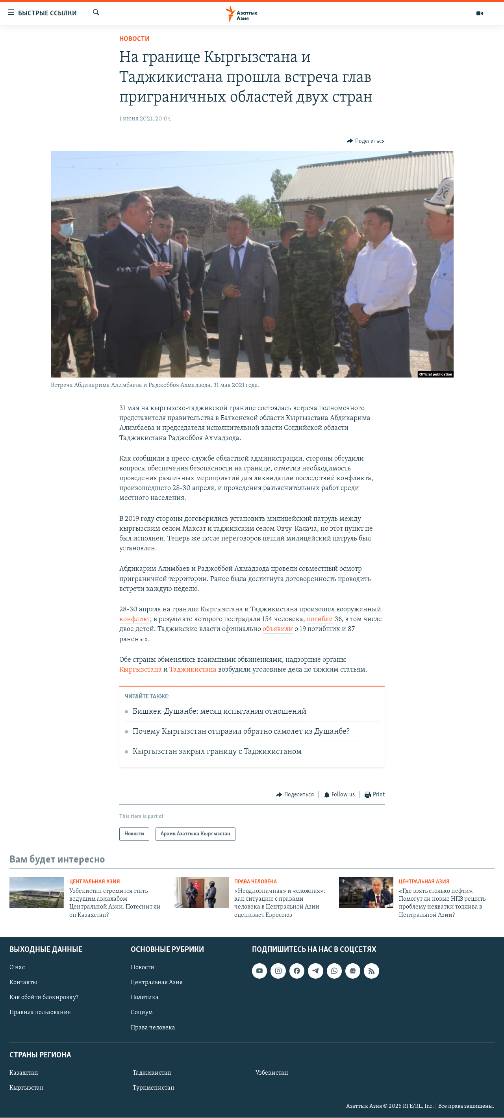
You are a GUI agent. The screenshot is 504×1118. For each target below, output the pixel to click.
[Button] (366, 141)
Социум (142, 1013)
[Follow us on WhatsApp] (334, 970)
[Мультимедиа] (479, 13)
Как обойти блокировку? (43, 998)
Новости (134, 39)
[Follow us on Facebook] (296, 970)
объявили (278, 629)
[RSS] (371, 970)
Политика (145, 998)
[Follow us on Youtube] (259, 970)
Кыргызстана (141, 670)
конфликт (134, 619)
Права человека (255, 882)
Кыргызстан (26, 1088)
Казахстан (23, 1073)
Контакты (23, 982)
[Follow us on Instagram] (278, 970)
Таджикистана (193, 670)
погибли (320, 619)
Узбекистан (272, 1073)
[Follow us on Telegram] (315, 970)
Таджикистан (152, 1073)
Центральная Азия (94, 882)
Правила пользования (40, 1013)
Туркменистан (153, 1088)
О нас (17, 967)
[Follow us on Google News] (352, 970)
